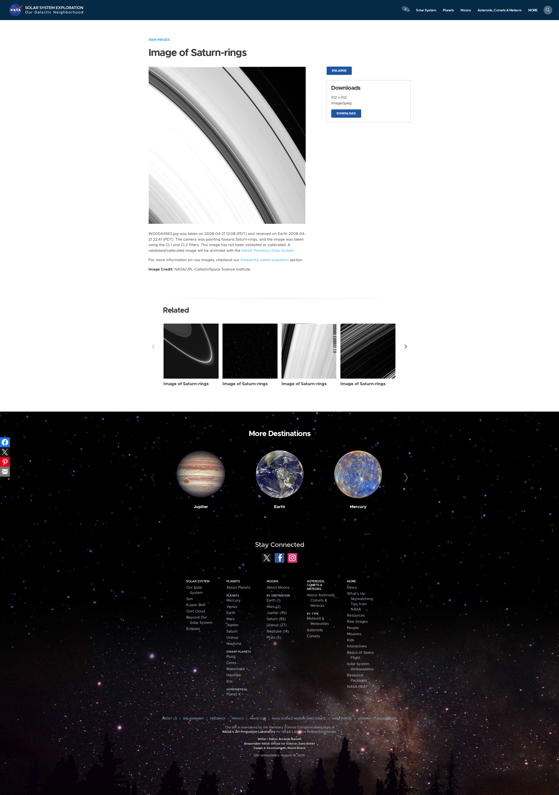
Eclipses (193, 629)
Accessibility (386, 718)
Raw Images (159, 39)
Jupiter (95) (277, 613)
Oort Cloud (195, 611)
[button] (533, 10)
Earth (279, 507)
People (353, 628)
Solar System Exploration (54, 6)
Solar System (197, 581)
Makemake (235, 669)
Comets (313, 636)
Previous (153, 346)
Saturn (232, 631)
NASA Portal (342, 718)
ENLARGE (339, 70)
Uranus (232, 637)
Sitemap (364, 718)
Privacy (238, 718)
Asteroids (315, 630)
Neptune (234, 643)
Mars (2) (274, 607)
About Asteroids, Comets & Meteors (321, 600)
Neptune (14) (278, 631)
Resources (356, 615)
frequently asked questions (265, 260)
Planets (233, 581)
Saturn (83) (276, 619)
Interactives (357, 646)
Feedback (217, 718)
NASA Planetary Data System (268, 251)
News (352, 587)
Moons (272, 581)
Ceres (231, 663)
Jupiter (201, 507)
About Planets (238, 587)
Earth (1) (274, 600)
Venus (231, 607)
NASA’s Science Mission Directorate (309, 731)
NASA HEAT (357, 686)
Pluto (230, 657)
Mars (230, 619)
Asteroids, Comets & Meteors (316, 585)
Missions (354, 634)
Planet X (233, 694)
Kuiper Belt (195, 605)
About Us (169, 718)
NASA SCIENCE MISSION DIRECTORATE (299, 718)
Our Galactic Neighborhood (54, 13)
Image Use (258, 718)
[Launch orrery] (405, 11)
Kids (350, 640)
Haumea (233, 675)
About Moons (278, 587)
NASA (16, 10)
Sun (189, 599)
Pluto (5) (274, 637)
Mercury (358, 507)
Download (346, 113)
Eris (229, 681)
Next (406, 346)
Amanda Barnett (290, 739)
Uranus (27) (277, 625)
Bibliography (193, 718)
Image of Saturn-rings (186, 384)
